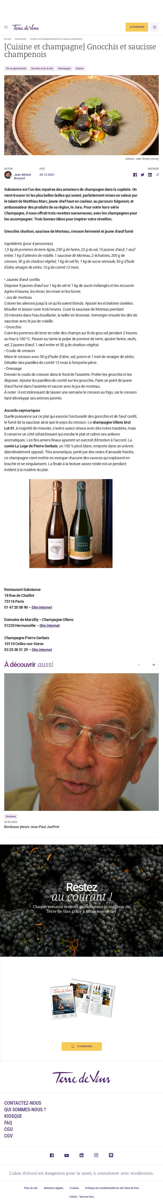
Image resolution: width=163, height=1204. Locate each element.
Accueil (7, 39)
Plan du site (31, 1188)
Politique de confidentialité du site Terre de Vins (112, 1188)
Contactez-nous (22, 1103)
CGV (8, 1136)
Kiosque (13, 1116)
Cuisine (80, 68)
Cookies (74, 1188)
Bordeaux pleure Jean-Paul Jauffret (31, 827)
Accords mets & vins (42, 68)
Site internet (42, 607)
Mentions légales (53, 1188)
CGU (8, 1129)
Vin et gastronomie (16, 68)
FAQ (8, 1123)
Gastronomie (20, 39)
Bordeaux (11, 816)
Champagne (64, 68)
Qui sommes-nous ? (25, 1110)
